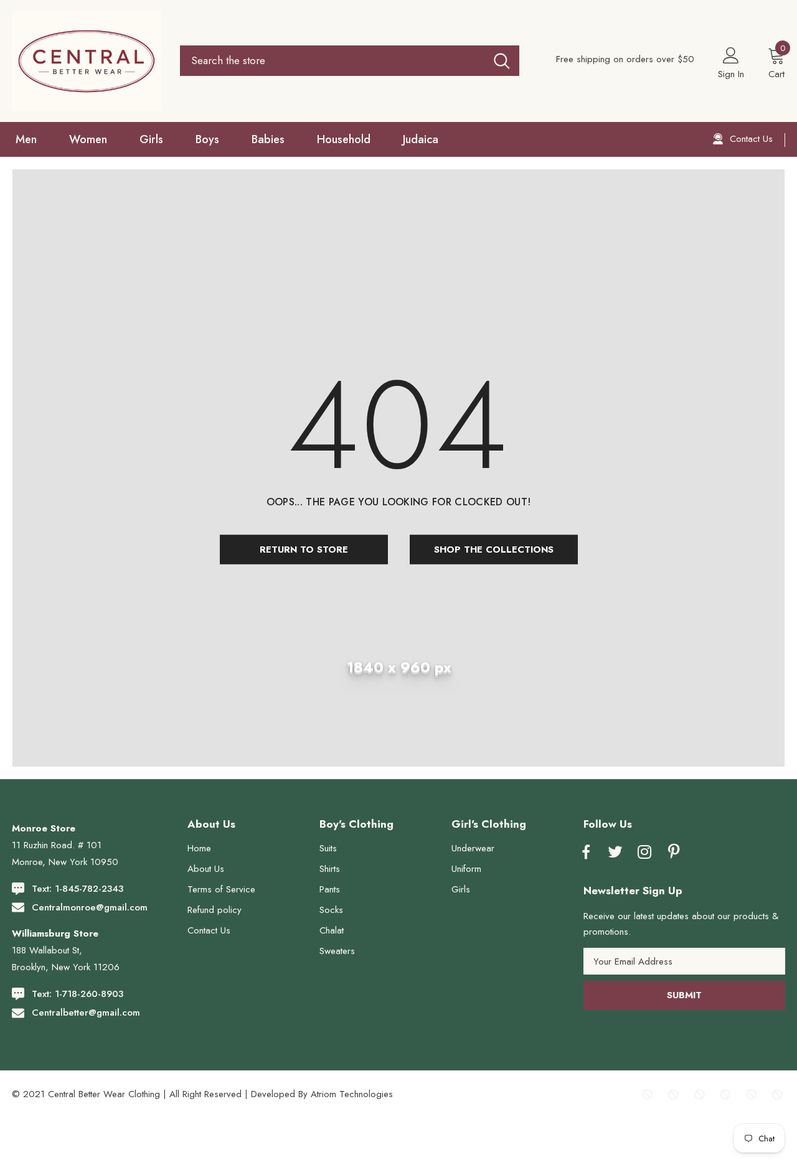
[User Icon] (731, 54)
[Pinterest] (674, 852)
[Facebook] (586, 852)
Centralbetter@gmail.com (86, 1012)
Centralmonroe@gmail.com (90, 907)
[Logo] (86, 61)
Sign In (731, 74)
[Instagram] (644, 852)
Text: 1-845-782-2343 (77, 889)
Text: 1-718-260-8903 (77, 994)
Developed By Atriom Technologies (322, 1094)
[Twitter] (615, 852)
